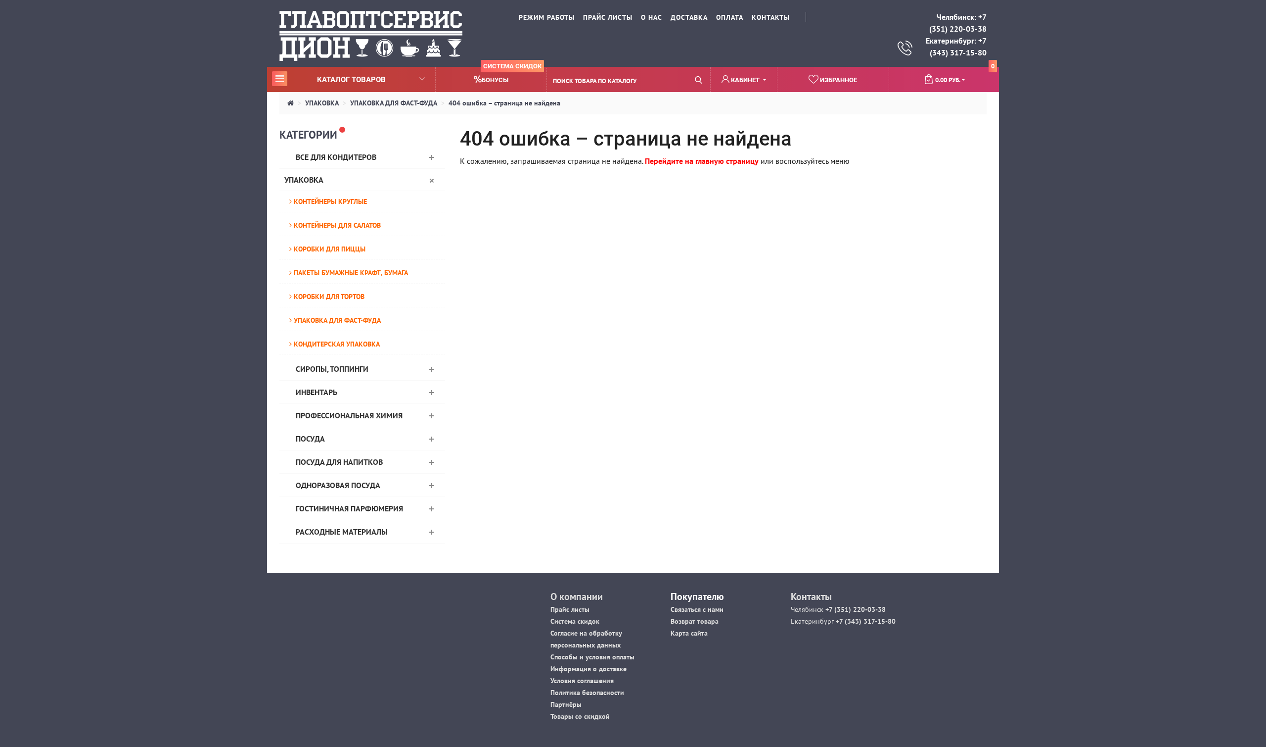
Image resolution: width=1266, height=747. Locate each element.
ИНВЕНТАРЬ (316, 392)
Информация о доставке (588, 668)
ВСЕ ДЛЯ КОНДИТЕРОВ (336, 157)
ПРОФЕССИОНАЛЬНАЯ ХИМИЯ (349, 415)
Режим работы (547, 17)
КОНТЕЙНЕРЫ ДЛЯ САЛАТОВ (336, 225)
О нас (651, 17)
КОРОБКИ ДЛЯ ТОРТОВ (328, 296)
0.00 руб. (965, 75)
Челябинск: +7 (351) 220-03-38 (958, 23)
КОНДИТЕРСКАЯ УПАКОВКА (336, 344)
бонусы (512, 75)
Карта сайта (689, 633)
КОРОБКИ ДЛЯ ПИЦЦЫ (328, 249)
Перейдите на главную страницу (702, 161)
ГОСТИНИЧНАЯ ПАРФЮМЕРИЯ (349, 508)
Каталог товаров (330, 79)
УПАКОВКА (322, 103)
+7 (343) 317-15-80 (865, 621)
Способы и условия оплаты (592, 656)
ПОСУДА (310, 439)
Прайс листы (569, 609)
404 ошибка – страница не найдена (504, 103)
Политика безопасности (587, 692)
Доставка (689, 17)
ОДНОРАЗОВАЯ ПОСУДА (338, 485)
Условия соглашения (582, 680)
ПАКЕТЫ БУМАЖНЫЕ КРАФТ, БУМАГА (350, 272)
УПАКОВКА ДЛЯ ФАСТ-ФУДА (393, 103)
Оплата (729, 17)
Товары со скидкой (580, 716)
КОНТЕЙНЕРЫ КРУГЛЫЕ (329, 201)
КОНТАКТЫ (771, 17)
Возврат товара (695, 621)
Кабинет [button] (745, 80)
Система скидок (574, 621)
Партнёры (566, 704)
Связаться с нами (697, 609)
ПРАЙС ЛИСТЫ (608, 17)
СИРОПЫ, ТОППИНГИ (332, 369)
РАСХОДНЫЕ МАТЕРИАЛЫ (342, 532)
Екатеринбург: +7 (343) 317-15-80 (956, 46)
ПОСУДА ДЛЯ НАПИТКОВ (339, 462)
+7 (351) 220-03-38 (854, 609)
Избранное (837, 80)
